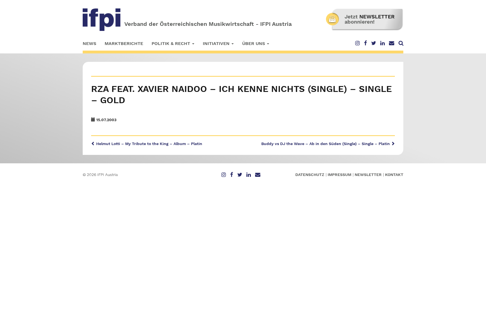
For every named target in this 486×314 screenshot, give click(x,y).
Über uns (254, 43)
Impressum (339, 174)
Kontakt (394, 174)
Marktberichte (124, 43)
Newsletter (368, 174)
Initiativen (217, 43)
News (89, 43)
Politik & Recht (172, 43)
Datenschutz (309, 174)
